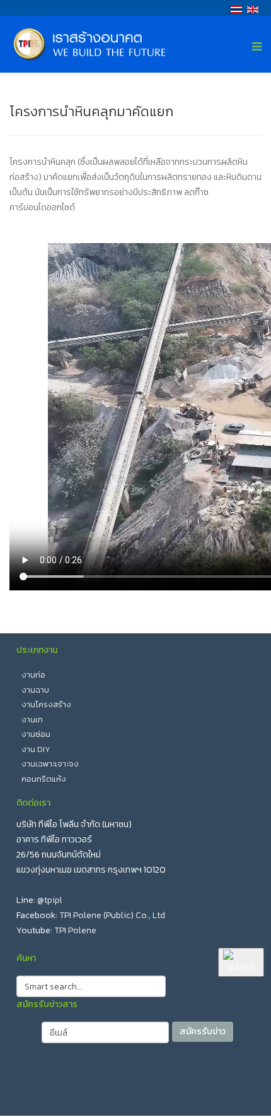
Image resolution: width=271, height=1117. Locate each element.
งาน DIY (35, 749)
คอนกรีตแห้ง (43, 779)
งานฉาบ (35, 690)
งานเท (32, 720)
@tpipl (49, 900)
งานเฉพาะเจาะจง (50, 764)
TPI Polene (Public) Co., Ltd (112, 915)
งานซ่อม (35, 734)
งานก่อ (33, 675)
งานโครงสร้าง (46, 704)
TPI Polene (75, 930)
